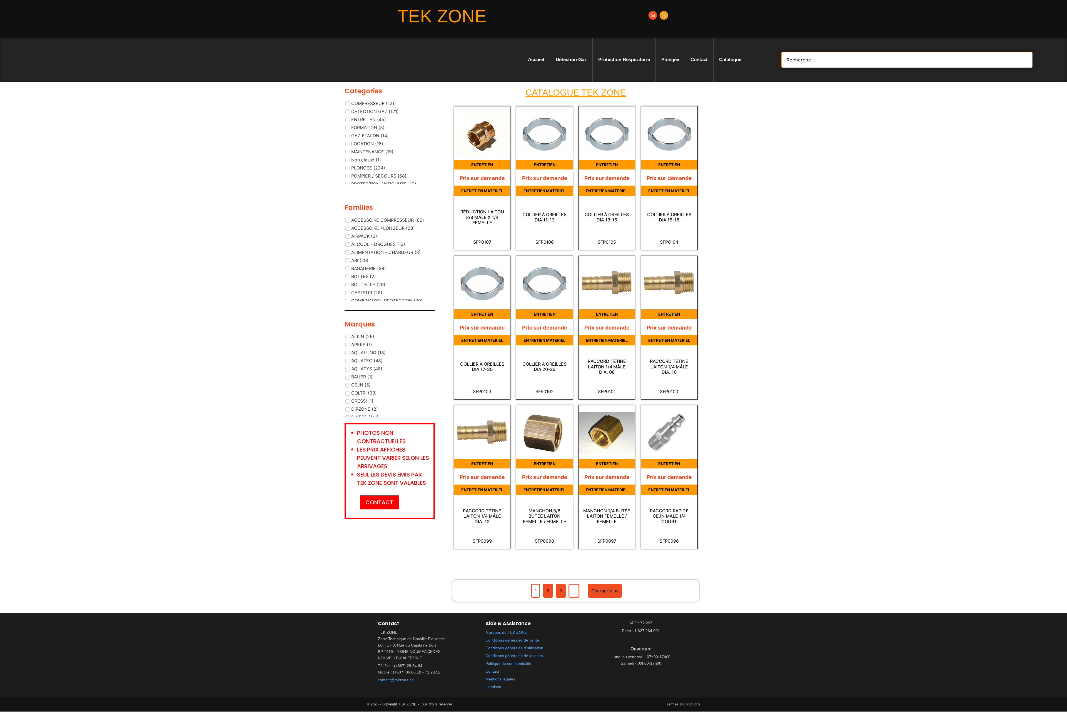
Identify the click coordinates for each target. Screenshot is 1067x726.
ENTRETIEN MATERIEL (482, 190)
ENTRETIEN (482, 164)
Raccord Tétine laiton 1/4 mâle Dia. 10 (669, 367)
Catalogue (730, 59)
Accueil (536, 59)
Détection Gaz (571, 59)
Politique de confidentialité (508, 663)
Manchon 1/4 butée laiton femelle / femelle (606, 516)
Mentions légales (500, 679)
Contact (699, 59)
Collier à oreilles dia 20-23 (544, 366)
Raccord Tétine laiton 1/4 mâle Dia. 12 (482, 516)
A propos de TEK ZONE (506, 632)
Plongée (670, 59)
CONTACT (379, 502)
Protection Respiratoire (624, 59)
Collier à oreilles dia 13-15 (607, 217)
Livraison (493, 687)
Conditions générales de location (514, 655)
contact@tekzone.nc (396, 680)
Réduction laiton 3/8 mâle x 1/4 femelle (482, 217)
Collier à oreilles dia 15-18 (669, 217)
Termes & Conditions (683, 704)
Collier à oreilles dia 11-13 (544, 217)
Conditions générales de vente (512, 640)
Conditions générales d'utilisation (514, 648)
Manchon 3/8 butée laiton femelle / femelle (544, 516)
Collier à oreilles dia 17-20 (482, 366)
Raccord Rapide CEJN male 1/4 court (669, 516)
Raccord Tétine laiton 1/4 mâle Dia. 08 (607, 367)
